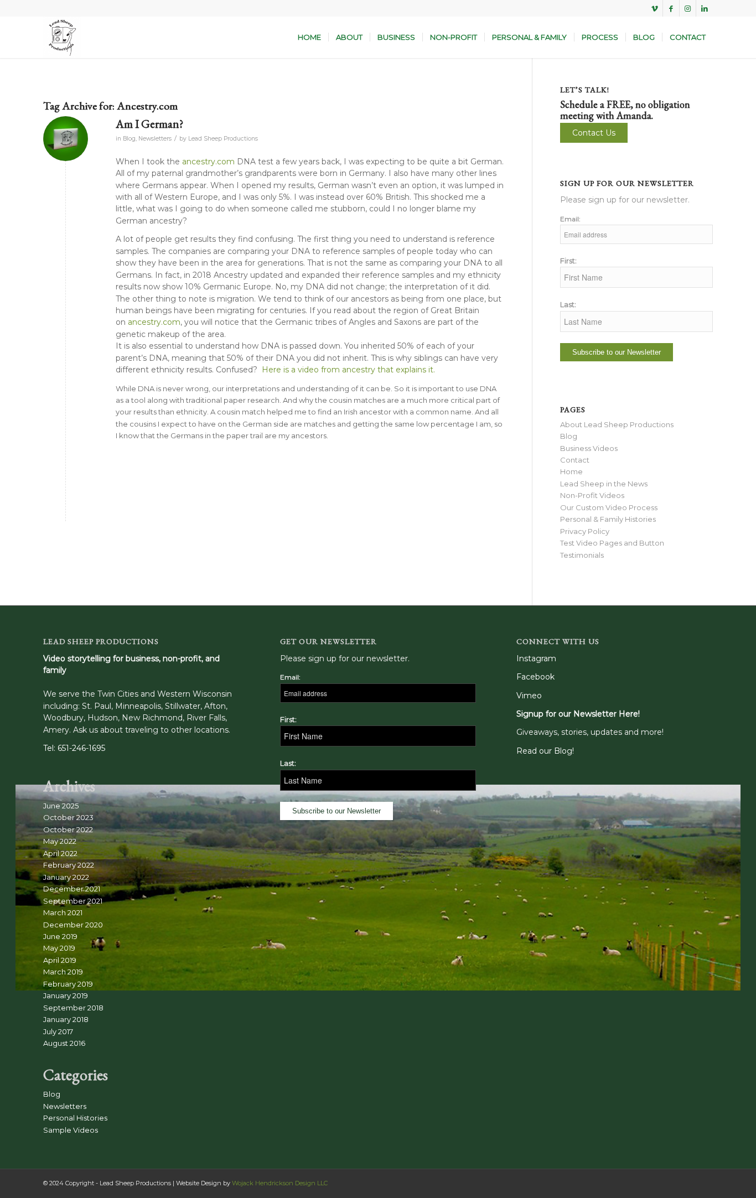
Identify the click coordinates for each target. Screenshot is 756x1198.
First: (568, 261)
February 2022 (68, 864)
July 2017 (58, 1031)
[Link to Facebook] (671, 8)
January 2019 (65, 995)
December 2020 (73, 924)
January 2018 (66, 1019)
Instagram (536, 658)
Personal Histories (75, 1117)
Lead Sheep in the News (604, 483)
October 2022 (68, 829)
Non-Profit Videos (592, 495)
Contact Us (593, 133)
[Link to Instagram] (688, 8)
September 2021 (72, 900)
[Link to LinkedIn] (704, 8)
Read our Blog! (545, 751)
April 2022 (60, 853)
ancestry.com (208, 162)
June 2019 (60, 936)
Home (571, 471)
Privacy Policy (584, 531)
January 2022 (66, 877)
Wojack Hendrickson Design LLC (280, 1183)
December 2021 (71, 888)
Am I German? (149, 123)
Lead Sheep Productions (223, 138)
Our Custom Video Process (608, 507)
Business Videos (589, 448)
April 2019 (59, 960)
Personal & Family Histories (608, 519)
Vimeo (529, 696)
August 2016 (64, 1043)
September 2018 (73, 1007)
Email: (570, 219)
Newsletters (155, 138)
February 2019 (68, 983)
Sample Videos (70, 1130)
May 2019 (59, 947)
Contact (574, 459)
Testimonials (582, 555)
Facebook (535, 677)
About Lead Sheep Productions (617, 424)
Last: (568, 304)
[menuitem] (309, 37)
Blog (129, 138)
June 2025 (61, 805)
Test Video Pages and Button (612, 542)
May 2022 (59, 841)
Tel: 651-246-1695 (74, 748)
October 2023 (68, 817)
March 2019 (63, 971)
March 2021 (62, 912)
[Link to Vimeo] (654, 8)
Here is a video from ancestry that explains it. (348, 370)
